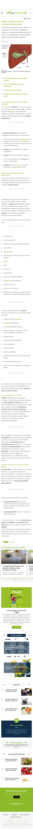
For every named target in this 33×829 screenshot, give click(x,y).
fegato (12, 111)
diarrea (6, 251)
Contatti (14, 814)
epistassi (7, 280)
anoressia (17, 319)
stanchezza (7, 323)
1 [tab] (15, 579)
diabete (17, 165)
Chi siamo (6, 814)
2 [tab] (17, 579)
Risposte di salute (16, 817)
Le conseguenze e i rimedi (12, 90)
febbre (6, 261)
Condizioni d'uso (9, 820)
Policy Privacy (18, 820)
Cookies (26, 820)
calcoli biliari (24, 139)
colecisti (6, 107)
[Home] (16, 13)
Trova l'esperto (24, 814)
